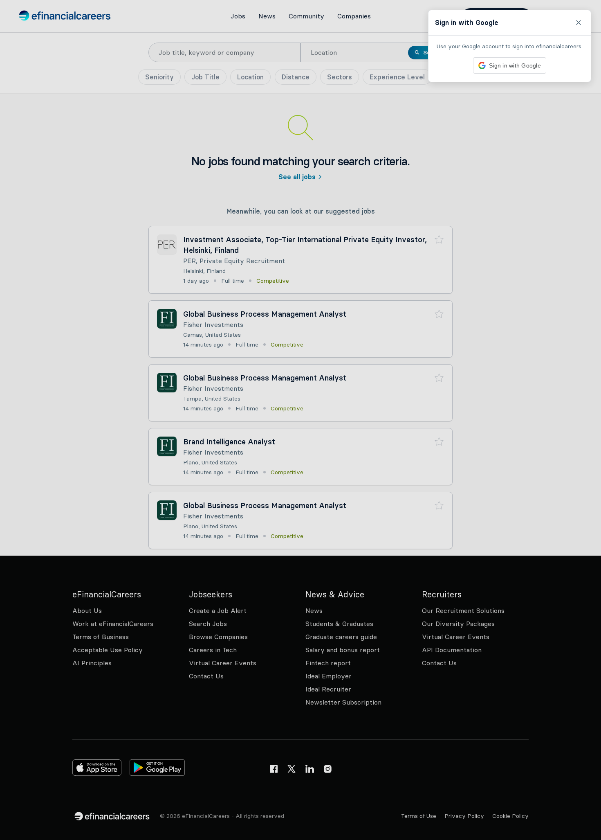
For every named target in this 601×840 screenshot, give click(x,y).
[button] (300, 420)
